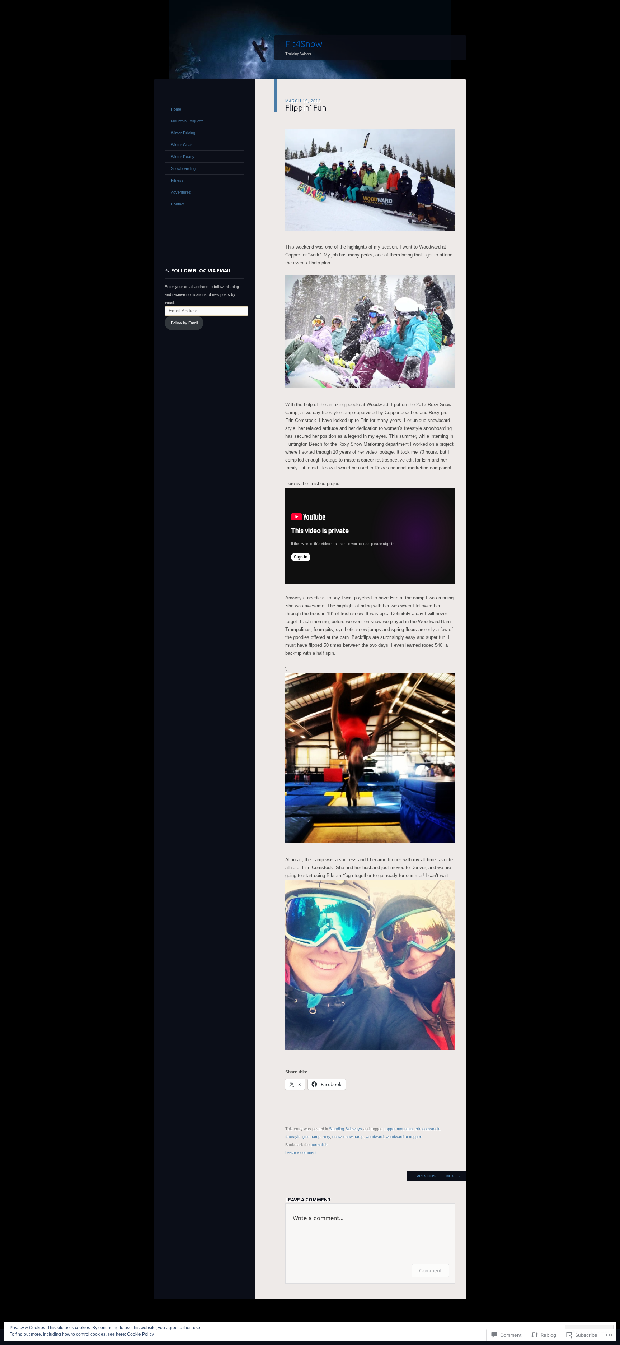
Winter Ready (182, 156)
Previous (424, 1176)
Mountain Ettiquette (187, 121)
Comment (430, 1270)
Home (176, 109)
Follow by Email (184, 323)
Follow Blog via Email (201, 270)
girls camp (311, 1137)
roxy (326, 1137)
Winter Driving (183, 133)
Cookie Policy (140, 1334)
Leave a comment (300, 1152)
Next (453, 1176)
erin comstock (427, 1129)
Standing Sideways (345, 1129)
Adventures (181, 192)
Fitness (177, 180)
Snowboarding (183, 168)
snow (336, 1137)
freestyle (292, 1137)
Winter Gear (181, 145)
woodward (375, 1137)
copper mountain (398, 1129)
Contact (177, 204)
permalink (319, 1144)
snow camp (353, 1137)
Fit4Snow (303, 44)
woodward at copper (403, 1137)
